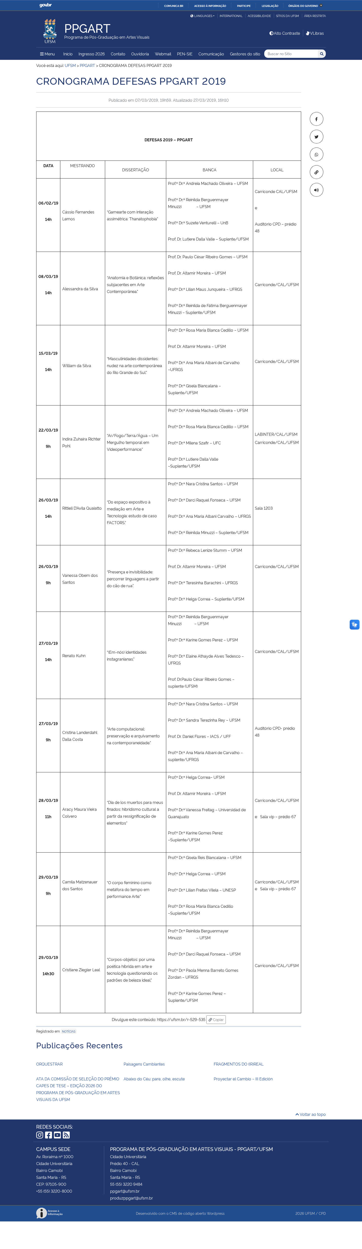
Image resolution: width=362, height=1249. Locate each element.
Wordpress (216, 1213)
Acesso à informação (210, 6)
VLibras (317, 33)
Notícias (68, 1031)
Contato (118, 53)
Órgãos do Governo (303, 6)
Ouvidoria (140, 53)
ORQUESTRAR (49, 1064)
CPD (322, 1213)
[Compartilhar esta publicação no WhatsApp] (316, 154)
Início (68, 53)
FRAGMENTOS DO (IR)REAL (238, 1064)
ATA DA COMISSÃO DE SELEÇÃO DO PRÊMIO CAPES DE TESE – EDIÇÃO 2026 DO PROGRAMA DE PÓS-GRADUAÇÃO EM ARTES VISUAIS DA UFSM (78, 1089)
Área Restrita (315, 16)
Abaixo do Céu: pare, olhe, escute (154, 1078)
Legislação (270, 6)
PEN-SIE (185, 53)
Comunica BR (173, 6)
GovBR (45, 5)
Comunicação (211, 53)
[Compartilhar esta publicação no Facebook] (316, 119)
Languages (203, 16)
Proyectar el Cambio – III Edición (243, 1078)
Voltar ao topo (312, 1114)
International (231, 16)
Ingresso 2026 (92, 53)
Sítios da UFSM (287, 16)
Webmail (163, 53)
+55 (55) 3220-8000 (54, 1191)
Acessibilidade (259, 16)
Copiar (219, 1019)
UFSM (310, 1213)
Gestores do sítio (245, 53)
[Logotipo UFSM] (50, 29)
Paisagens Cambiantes (144, 1064)
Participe (244, 6)
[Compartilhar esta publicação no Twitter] (316, 137)
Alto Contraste (287, 33)
